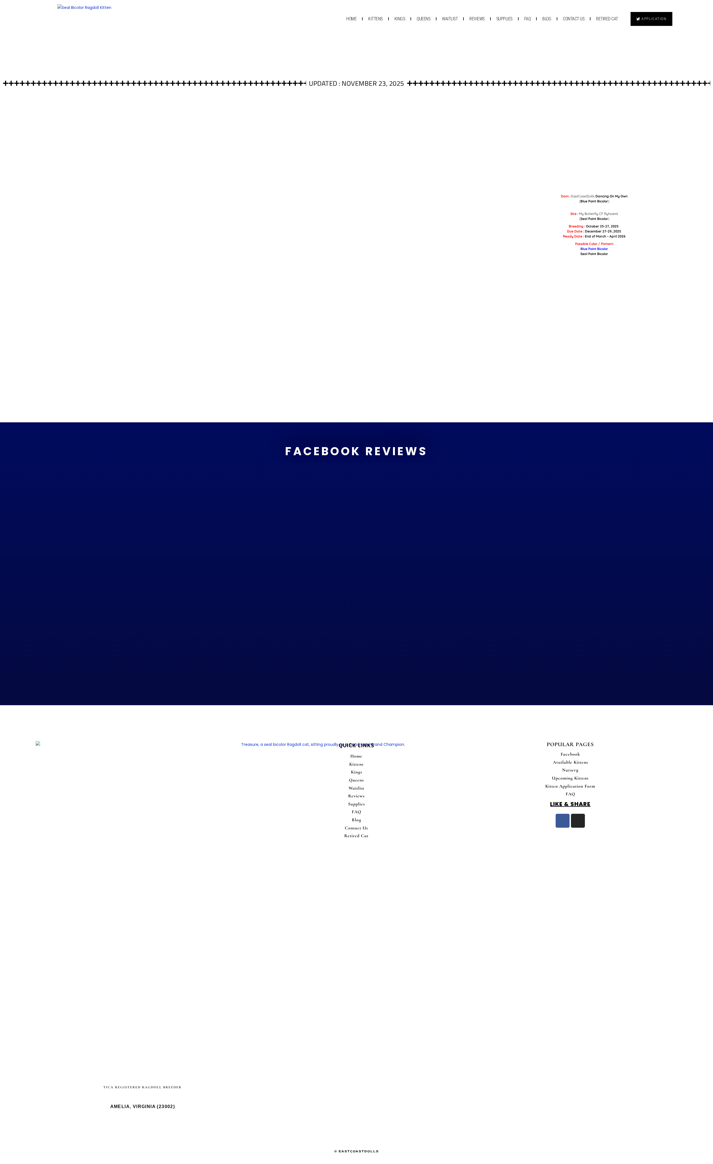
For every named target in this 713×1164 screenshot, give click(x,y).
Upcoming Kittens (570, 778)
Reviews (477, 18)
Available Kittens (570, 762)
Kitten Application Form (570, 786)
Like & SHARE (570, 804)
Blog (546, 18)
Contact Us (573, 18)
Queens (423, 18)
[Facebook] (563, 821)
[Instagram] (578, 821)
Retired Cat (607, 18)
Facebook (570, 754)
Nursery (570, 770)
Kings (399, 18)
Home (351, 18)
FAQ (527, 18)
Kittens (375, 18)
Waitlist (450, 18)
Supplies (504, 18)
